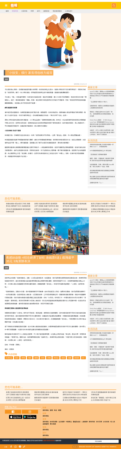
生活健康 (62, 421)
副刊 (38, 11)
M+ (84, 358)
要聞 (51, 410)
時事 (32, 11)
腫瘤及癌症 (76, 421)
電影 (30, 358)
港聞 (6, 79)
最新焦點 (46, 410)
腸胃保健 (92, 421)
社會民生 (9, 358)
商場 (42, 358)
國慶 (70, 358)
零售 (23, 358)
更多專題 (53, 424)
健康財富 (46, 11)
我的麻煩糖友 (57, 11)
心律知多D (68, 11)
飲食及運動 (53, 421)
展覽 (36, 358)
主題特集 (24, 11)
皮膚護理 (46, 424)
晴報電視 (15, 11)
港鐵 (49, 358)
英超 (63, 358)
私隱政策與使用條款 (48, 440)
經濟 (17, 358)
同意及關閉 (98, 441)
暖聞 (59, 410)
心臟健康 (85, 421)
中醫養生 (69, 421)
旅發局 (77, 358)
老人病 (112, 421)
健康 (7, 11)
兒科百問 (99, 421)
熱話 (55, 410)
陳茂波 (56, 358)
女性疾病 (106, 421)
